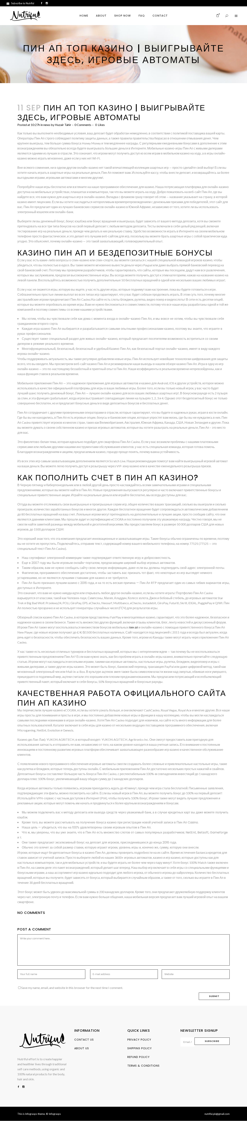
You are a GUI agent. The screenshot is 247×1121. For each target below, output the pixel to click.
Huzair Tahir (63, 125)
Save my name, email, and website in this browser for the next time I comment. (72, 987)
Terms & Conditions (143, 1066)
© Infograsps (53, 1113)
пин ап (133, 627)
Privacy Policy (139, 1040)
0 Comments (82, 125)
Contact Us (84, 1040)
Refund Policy (138, 1057)
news (46, 125)
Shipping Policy (139, 1048)
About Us (81, 1048)
